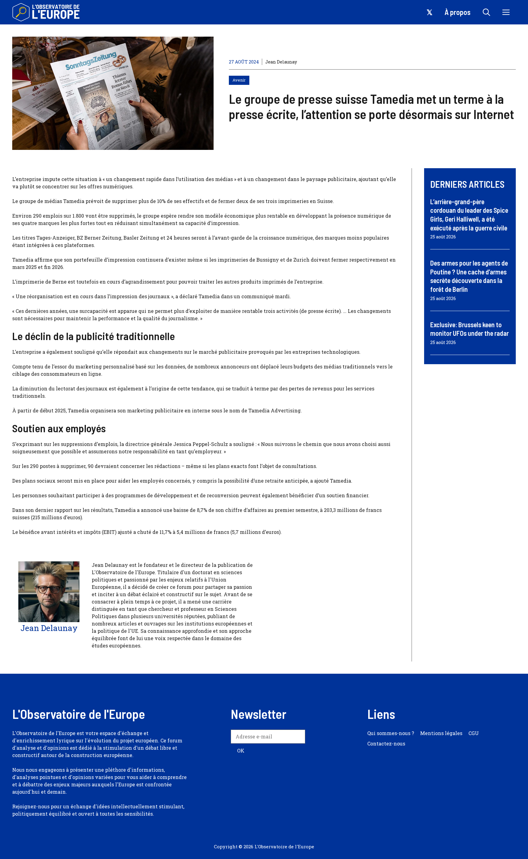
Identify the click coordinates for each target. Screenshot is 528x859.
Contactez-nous (386, 743)
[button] (486, 12)
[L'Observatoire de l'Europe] (46, 12)
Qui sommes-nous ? (390, 733)
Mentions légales (441, 733)
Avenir (239, 80)
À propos (458, 12)
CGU (473, 733)
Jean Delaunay (281, 62)
